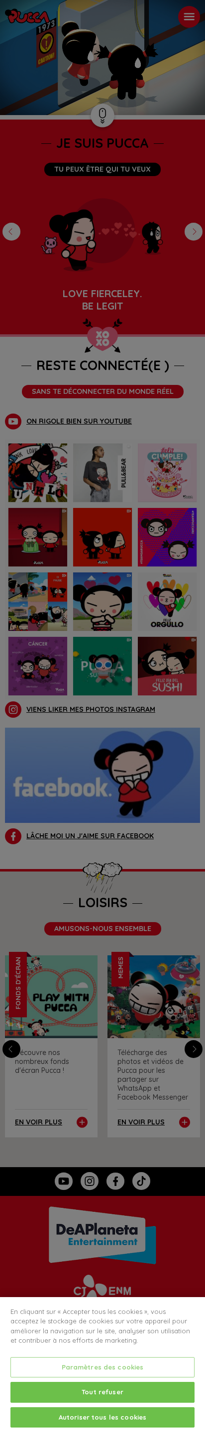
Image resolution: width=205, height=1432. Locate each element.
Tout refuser (102, 1392)
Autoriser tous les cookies (102, 1417)
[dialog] (102, 1364)
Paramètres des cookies (103, 1367)
